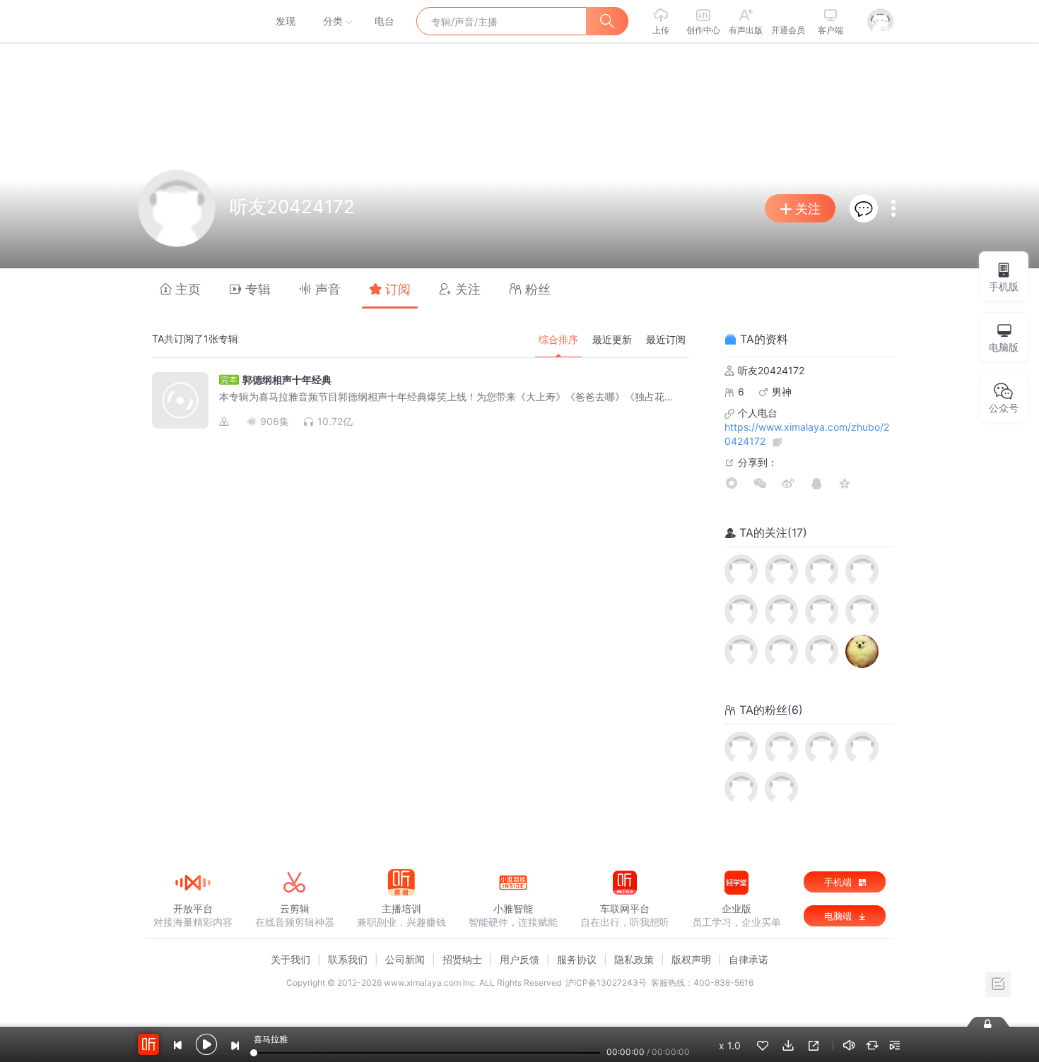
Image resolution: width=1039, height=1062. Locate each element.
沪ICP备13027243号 (606, 982)
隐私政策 (634, 959)
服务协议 (577, 959)
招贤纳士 (462, 959)
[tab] (180, 288)
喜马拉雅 (192, 21)
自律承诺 (748, 959)
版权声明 (691, 959)
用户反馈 (519, 959)
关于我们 (290, 959)
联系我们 (348, 959)
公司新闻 (405, 959)
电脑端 (839, 915)
